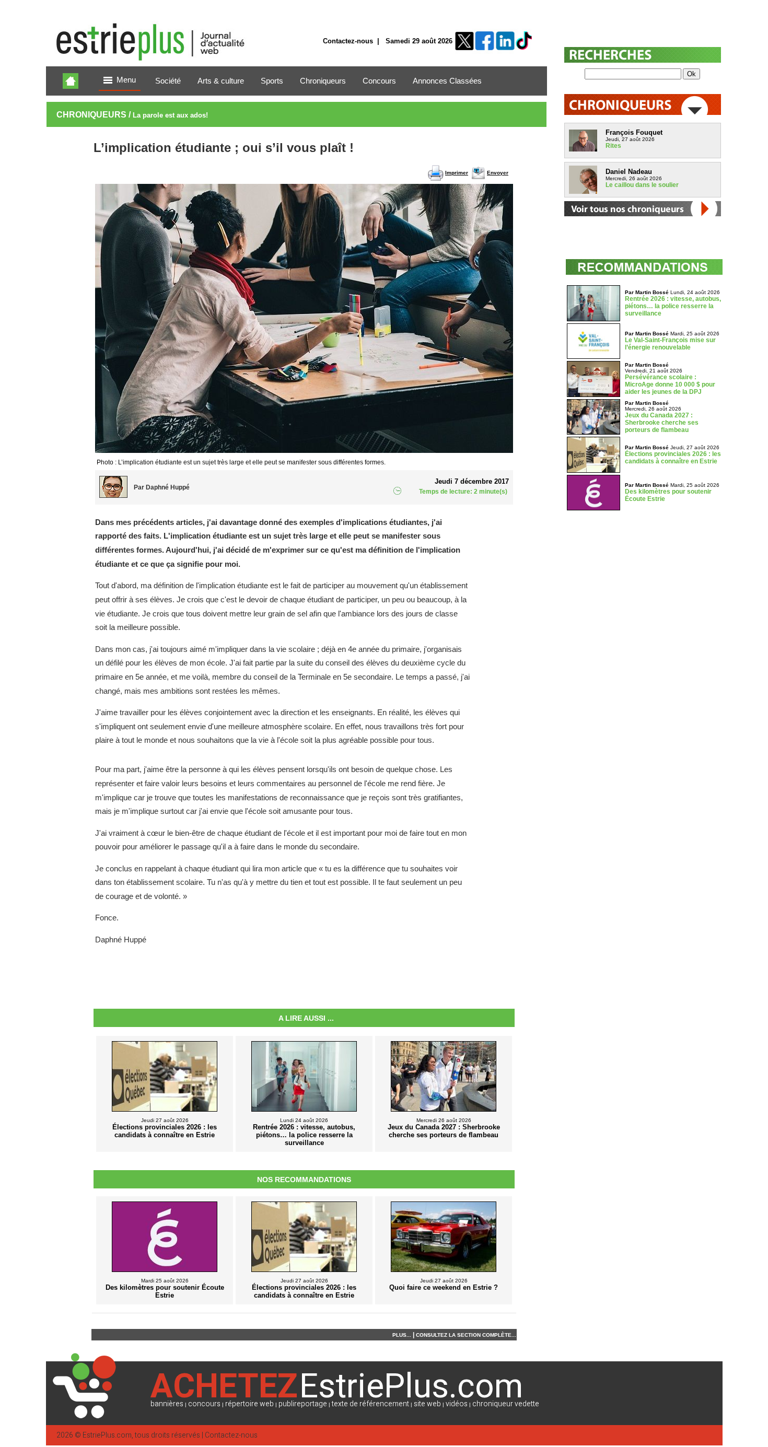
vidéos (457, 1403)
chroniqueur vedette (505, 1403)
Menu (126, 80)
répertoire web (249, 1403)
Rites (613, 145)
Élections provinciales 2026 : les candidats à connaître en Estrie (673, 457)
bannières (166, 1403)
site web (427, 1403)
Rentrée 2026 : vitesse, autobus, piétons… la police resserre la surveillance (673, 306)
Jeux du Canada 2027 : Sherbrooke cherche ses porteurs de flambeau (662, 423)
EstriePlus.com (107, 1435)
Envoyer (497, 173)
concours (204, 1403)
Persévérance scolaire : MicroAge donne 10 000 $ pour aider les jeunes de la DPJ (670, 384)
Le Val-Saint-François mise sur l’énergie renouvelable (670, 343)
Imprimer (456, 173)
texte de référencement (370, 1403)
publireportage (302, 1403)
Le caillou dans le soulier (642, 185)
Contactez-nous (348, 41)
